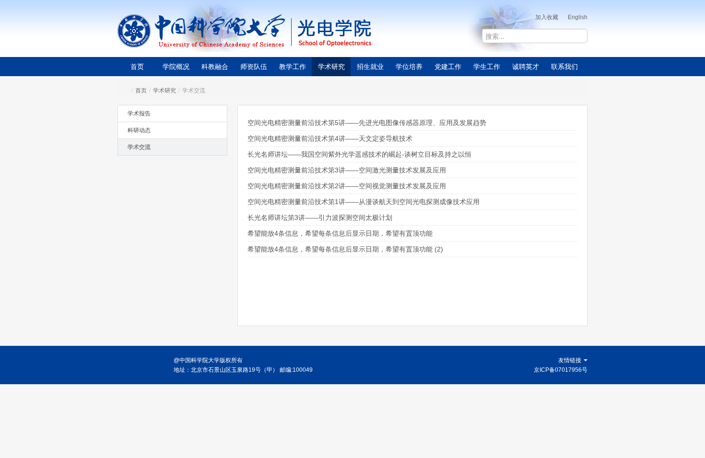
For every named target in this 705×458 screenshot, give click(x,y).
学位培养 (409, 66)
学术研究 (331, 66)
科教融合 (214, 66)
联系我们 (564, 66)
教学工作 (292, 66)
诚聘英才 (525, 66)
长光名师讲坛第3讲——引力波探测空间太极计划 (319, 217)
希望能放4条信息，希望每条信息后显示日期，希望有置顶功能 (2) (345, 249)
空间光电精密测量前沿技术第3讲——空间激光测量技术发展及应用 (346, 170)
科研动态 (139, 130)
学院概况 (176, 66)
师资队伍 (253, 66)
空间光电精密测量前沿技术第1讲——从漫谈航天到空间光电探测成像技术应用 (363, 202)
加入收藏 (546, 17)
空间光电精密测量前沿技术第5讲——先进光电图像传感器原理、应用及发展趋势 (366, 122)
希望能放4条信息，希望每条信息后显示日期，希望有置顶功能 (340, 233)
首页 (137, 66)
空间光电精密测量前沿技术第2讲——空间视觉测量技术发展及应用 (346, 186)
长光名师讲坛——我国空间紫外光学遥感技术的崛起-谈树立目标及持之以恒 (359, 154)
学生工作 (486, 66)
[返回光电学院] (367, 30)
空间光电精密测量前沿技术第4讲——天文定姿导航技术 (329, 138)
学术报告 (139, 113)
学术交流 (139, 147)
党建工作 (448, 66)
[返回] (202, 30)
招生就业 (370, 66)
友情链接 (570, 360)
